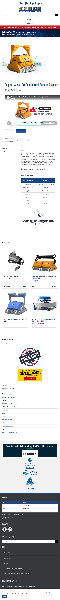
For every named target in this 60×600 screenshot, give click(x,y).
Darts (4, 413)
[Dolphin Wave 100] (30, 59)
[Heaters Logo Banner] (30, 7)
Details (26, 286)
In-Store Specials (7, 419)
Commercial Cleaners (23, 140)
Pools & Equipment (33, 140)
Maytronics (10, 141)
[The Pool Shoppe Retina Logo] (30, 2)
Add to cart (21, 131)
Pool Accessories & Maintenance (11, 423)
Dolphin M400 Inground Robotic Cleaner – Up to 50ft (15, 320)
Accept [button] (4, 596)
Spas (4, 429)
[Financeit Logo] (30, 451)
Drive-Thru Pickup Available (48, 27)
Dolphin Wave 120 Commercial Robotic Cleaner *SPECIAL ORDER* (44, 277)
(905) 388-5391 (7, 518)
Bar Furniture (6, 400)
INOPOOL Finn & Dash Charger (11, 276)
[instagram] (10, 529)
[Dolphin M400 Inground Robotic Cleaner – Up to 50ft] (15, 303)
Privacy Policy (14, 593)
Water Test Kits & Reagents (10, 432)
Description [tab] (5, 148)
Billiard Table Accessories (9, 407)
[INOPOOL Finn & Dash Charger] (15, 260)
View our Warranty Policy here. (28, 172)
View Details (35, 27)
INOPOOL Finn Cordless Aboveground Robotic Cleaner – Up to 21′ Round (43, 320)
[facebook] (4, 529)
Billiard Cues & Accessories (10, 403)
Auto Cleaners (13, 140)
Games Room (6, 416)
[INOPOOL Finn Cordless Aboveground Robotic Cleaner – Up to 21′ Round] (44, 303)
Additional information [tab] (8, 152)
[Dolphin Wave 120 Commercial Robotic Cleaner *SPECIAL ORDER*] (44, 260)
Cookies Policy (23, 593)
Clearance (5, 410)
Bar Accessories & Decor (9, 397)
